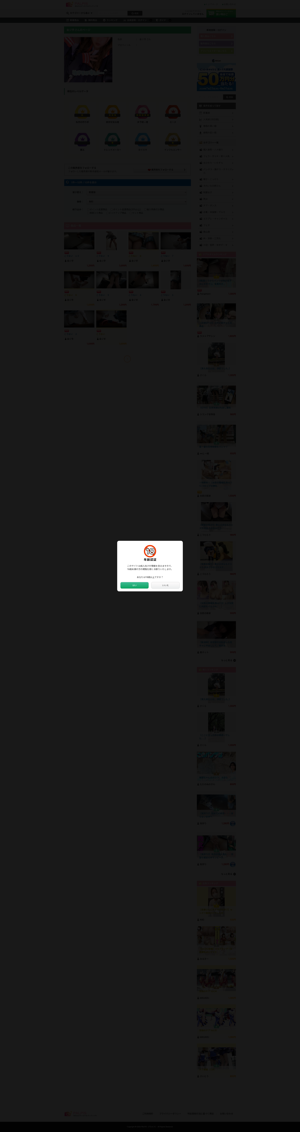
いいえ (165, 585)
